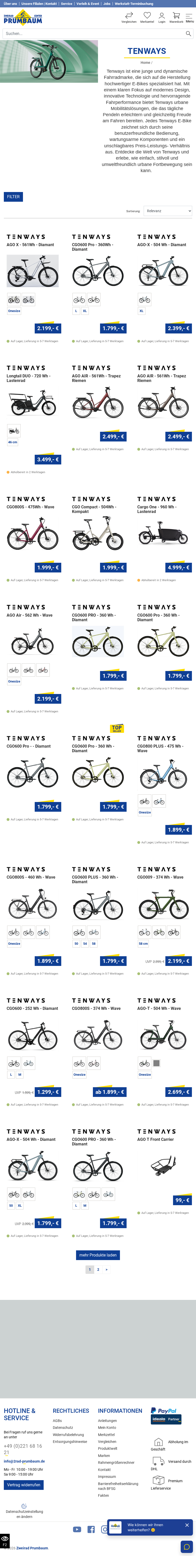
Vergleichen (107, 1442)
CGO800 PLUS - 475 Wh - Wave (160, 748)
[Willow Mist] (94, 299)
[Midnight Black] (14, 932)
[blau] (144, 932)
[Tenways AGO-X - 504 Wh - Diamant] (163, 271)
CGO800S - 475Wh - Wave (30, 507)
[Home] (23, 17)
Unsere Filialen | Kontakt (39, 4)
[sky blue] (159, 801)
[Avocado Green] (79, 1194)
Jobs (107, 4)
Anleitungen (107, 1421)
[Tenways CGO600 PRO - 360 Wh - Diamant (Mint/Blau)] (98, 641)
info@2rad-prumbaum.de (24, 1461)
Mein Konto (107, 1428)
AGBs (57, 1421)
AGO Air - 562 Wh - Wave (30, 615)
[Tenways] (26, 237)
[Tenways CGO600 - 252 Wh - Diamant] (33, 1034)
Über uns (10, 4)
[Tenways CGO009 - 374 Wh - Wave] (163, 903)
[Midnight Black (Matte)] (28, 670)
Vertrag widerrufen (23, 1484)
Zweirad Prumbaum (32, 1548)
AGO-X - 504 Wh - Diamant (161, 245)
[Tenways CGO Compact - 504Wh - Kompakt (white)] (98, 533)
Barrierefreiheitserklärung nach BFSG (118, 1486)
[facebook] (91, 1530)
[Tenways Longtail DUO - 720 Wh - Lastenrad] (33, 402)
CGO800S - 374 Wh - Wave (96, 1008)
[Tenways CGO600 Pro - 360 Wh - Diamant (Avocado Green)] (163, 641)
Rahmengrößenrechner (116, 1463)
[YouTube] (77, 1530)
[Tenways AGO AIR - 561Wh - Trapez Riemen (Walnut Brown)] (163, 402)
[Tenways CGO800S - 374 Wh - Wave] (98, 1034)
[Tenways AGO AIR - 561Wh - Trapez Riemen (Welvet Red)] (98, 402)
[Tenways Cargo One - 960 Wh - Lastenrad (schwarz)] (163, 533)
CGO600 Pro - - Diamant (29, 746)
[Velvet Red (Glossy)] (43, 670)
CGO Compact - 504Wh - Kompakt (94, 509)
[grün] (144, 1063)
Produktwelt (107, 1448)
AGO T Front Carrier (155, 1139)
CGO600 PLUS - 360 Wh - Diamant (95, 879)
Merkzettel (106, 1435)
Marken (104, 1456)
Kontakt (104, 1470)
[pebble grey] (79, 299)
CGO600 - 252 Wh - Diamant (32, 1008)
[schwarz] (144, 801)
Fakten (103, 1495)
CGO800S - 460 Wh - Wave (31, 877)
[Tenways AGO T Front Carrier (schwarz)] (163, 1166)
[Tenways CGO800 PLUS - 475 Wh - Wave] (163, 772)
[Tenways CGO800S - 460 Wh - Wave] (33, 903)
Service (66, 4)
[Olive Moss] (14, 299)
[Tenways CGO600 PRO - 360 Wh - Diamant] (98, 1166)
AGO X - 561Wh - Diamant (30, 245)
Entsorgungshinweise (70, 1442)
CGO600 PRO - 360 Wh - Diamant (94, 617)
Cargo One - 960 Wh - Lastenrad (157, 509)
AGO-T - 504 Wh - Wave (159, 1008)
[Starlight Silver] (28, 299)
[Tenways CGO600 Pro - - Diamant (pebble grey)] (33, 772)
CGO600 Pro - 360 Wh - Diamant (158, 617)
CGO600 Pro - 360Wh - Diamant (92, 247)
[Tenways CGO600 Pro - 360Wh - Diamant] (98, 271)
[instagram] (105, 1530)
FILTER (13, 196)
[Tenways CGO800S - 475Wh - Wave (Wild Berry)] (33, 533)
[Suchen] (188, 34)
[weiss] (156, 1063)
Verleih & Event (88, 4)
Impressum (107, 1477)
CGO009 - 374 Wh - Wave (160, 877)
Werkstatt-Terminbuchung (134, 4)
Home (145, 63)
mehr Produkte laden (98, 1255)
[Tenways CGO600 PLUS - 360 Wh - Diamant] (98, 903)
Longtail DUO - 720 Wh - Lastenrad (29, 378)
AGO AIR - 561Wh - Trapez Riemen (96, 378)
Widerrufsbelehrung (68, 1435)
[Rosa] (94, 1063)
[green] (159, 932)
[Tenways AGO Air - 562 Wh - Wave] (33, 641)
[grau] (14, 430)
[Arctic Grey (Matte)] (14, 670)
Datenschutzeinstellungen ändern (24, 1514)
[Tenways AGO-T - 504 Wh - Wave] (163, 1034)
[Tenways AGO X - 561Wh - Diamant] (33, 271)
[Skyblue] (28, 1194)
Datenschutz (63, 1428)
